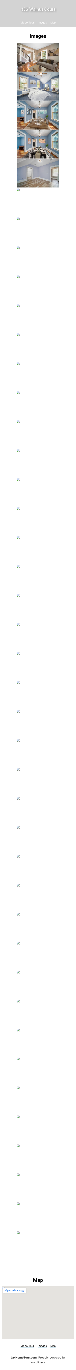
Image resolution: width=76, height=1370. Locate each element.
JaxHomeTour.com (24, 1357)
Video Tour (27, 22)
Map (53, 22)
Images (42, 22)
